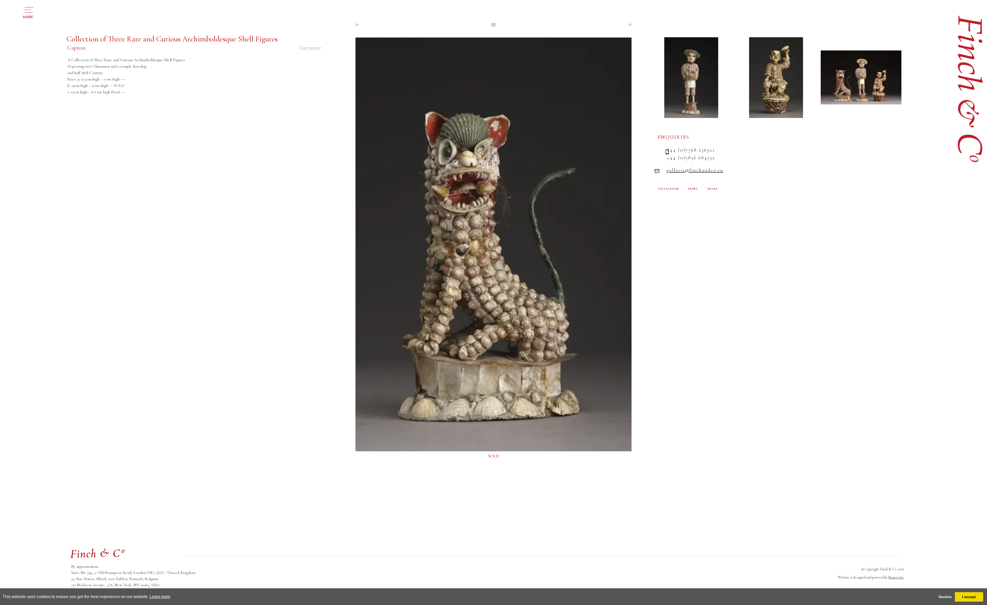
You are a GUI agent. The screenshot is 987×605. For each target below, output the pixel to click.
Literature (310, 47)
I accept (969, 597)
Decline (945, 597)
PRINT (693, 188)
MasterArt (896, 577)
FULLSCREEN (668, 188)
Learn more (160, 596)
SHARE (712, 188)
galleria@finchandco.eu (694, 170)
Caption (76, 47)
